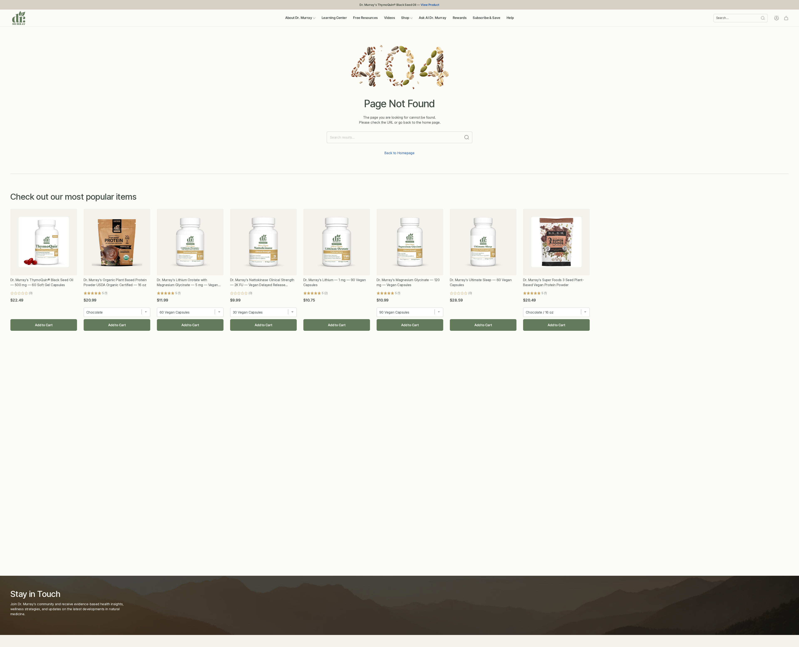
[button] (300, 18)
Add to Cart (43, 325)
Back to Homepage (399, 153)
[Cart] (786, 18)
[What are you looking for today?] (466, 137)
